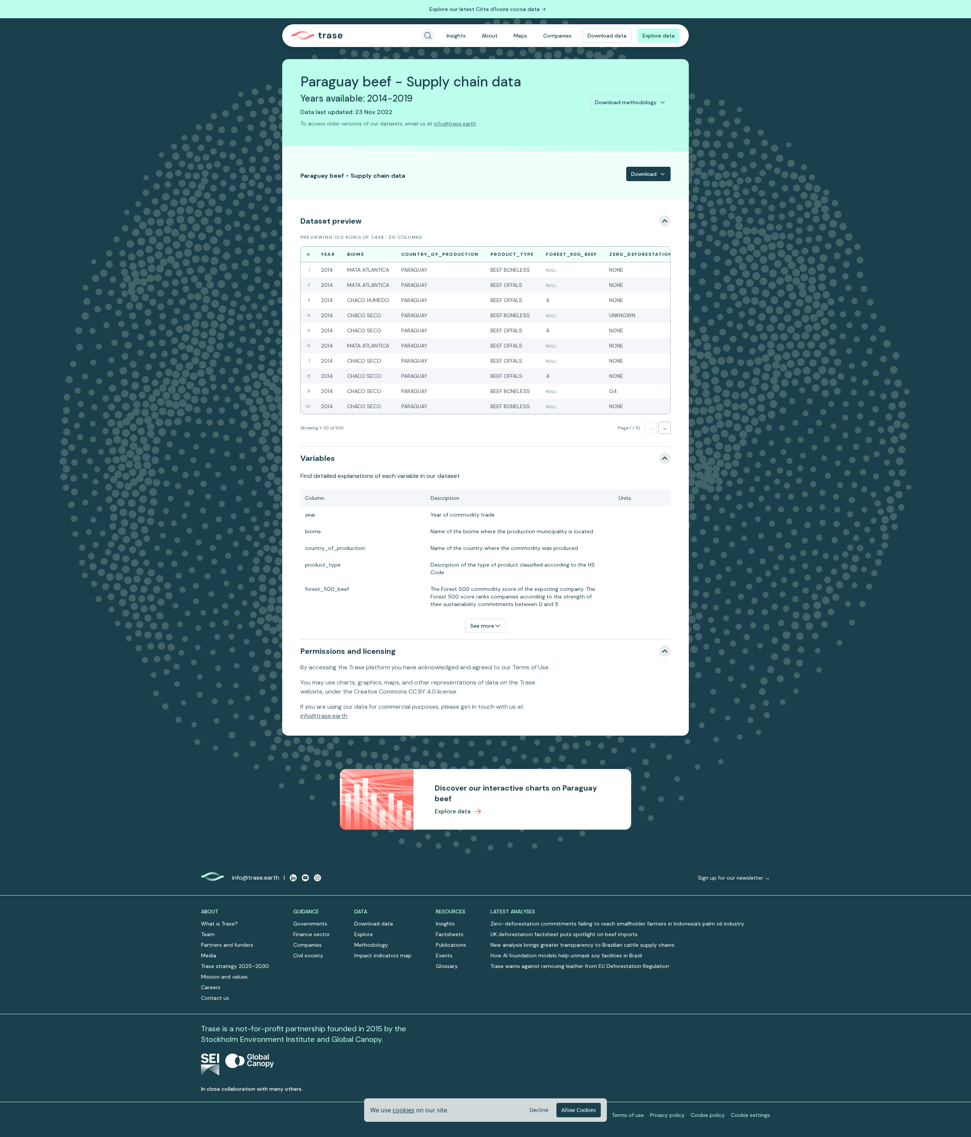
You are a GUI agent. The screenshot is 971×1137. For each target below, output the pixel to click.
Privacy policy (667, 1115)
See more (482, 625)
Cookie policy (708, 1115)
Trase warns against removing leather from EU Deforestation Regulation (579, 966)
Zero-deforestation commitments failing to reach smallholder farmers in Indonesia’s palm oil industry (617, 923)
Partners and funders (227, 944)
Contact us (215, 997)
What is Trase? (219, 923)
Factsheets (450, 934)
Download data (607, 35)
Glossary (447, 966)
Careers (210, 987)
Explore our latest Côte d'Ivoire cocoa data (484, 9)
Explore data (659, 35)
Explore (363, 934)
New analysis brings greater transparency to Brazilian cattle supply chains (582, 944)
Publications (451, 944)
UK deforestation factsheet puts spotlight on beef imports (564, 934)
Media (208, 955)
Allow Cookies (578, 1110)
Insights (456, 35)
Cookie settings (750, 1115)
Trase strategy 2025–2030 (235, 966)
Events (444, 955)
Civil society (308, 955)
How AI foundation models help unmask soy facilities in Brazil (566, 955)
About (490, 35)
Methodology (371, 944)
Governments (310, 923)
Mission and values (224, 976)
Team (208, 934)
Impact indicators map (383, 955)
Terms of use (628, 1115)
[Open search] (427, 35)
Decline (538, 1110)
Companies (557, 35)
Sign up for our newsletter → (734, 877)
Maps (520, 35)
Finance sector (311, 934)
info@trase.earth (455, 123)
